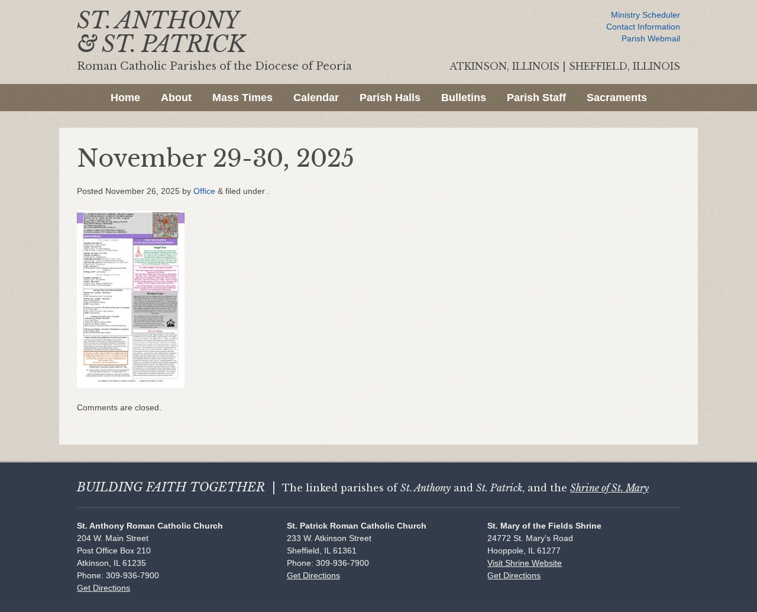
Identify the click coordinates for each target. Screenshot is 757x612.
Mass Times (242, 97)
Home (125, 97)
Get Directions (103, 587)
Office (204, 191)
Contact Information (643, 26)
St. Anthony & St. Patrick (161, 32)
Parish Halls (390, 97)
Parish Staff (536, 97)
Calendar (316, 97)
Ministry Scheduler (645, 15)
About (176, 97)
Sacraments (617, 97)
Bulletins (463, 97)
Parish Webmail (651, 38)
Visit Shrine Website (524, 563)
